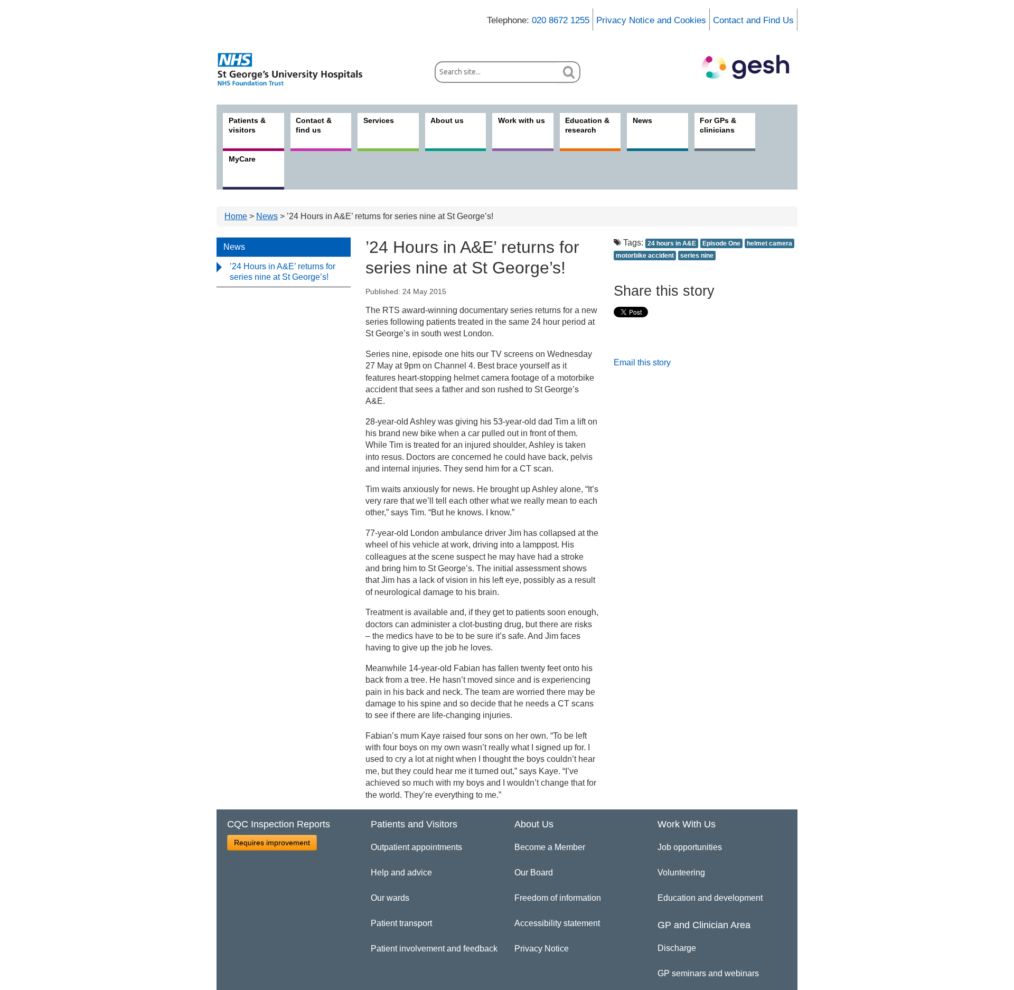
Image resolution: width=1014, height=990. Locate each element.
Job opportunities (690, 847)
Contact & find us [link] (314, 125)
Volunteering (681, 872)
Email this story (642, 362)
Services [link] (378, 120)
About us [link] (447, 120)
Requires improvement (272, 842)
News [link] (642, 120)
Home (235, 216)
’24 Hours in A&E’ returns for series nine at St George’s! (282, 271)
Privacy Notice (541, 948)
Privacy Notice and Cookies (651, 20)
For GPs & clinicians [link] (718, 125)
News (267, 216)
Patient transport (401, 923)
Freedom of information (557, 897)
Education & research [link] (587, 125)
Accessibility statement (557, 923)
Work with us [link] (521, 120)
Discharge (677, 948)
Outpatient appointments (416, 847)
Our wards (390, 897)
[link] (296, 69)
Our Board (533, 872)
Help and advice (401, 872)
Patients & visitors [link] (247, 125)
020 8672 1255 (560, 20)
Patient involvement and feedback (434, 948)
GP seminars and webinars (708, 973)
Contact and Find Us (753, 20)
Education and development (710, 897)
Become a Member (549, 847)
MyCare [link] (242, 159)
